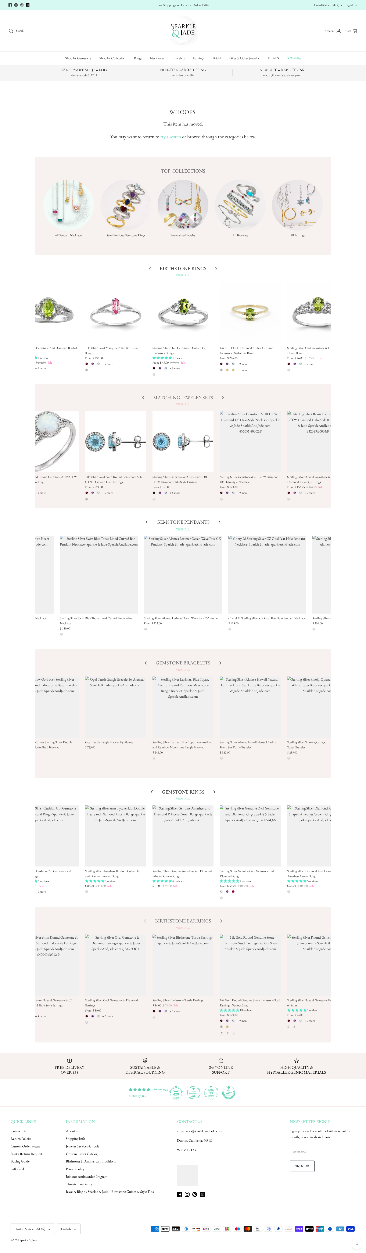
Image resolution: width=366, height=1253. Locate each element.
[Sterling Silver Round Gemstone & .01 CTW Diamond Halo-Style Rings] (317, 441)
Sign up (302, 1166)
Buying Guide (20, 1161)
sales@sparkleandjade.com (204, 1131)
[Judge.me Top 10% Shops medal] (229, 1093)
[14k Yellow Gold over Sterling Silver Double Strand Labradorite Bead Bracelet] (48, 707)
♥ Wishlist (294, 58)
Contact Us (18, 1131)
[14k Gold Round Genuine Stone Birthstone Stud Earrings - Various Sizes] (250, 965)
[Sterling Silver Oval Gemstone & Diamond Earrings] (115, 965)
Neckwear (157, 58)
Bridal (217, 58)
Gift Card (17, 1168)
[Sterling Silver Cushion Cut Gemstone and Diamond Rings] (48, 835)
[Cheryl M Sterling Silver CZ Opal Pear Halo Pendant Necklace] (267, 575)
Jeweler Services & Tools (82, 1146)
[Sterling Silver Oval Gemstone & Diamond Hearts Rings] (317, 312)
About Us (72, 1131)
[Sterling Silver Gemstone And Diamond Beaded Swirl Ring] (48, 312)
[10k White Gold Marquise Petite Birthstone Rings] (115, 312)
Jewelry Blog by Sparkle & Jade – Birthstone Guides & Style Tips (110, 1191)
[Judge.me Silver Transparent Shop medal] (193, 1093)
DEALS (273, 58)
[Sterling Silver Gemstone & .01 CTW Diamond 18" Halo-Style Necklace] (250, 441)
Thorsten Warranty (79, 1184)
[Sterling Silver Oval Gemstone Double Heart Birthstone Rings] (183, 312)
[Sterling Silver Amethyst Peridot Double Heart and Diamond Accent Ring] (115, 835)
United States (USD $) (326, 5)
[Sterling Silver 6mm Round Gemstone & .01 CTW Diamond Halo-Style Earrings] (183, 441)
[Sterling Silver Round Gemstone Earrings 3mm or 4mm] (317, 965)
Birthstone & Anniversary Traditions (91, 1161)
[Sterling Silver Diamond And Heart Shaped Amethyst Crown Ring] (317, 835)
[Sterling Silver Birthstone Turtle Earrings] (183, 965)
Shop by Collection (112, 58)
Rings (138, 58)
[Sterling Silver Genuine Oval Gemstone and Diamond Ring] (250, 835)
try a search (170, 136)
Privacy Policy (75, 1168)
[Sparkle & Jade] (183, 30)
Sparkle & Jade (28, 1240)
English (349, 5)
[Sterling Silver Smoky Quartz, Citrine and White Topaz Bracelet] (317, 707)
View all (183, 275)
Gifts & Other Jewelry (244, 58)
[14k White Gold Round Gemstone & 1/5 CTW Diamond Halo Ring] (48, 441)
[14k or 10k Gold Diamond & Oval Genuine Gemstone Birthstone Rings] (250, 312)
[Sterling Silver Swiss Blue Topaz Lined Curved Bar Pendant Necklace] (99, 575)
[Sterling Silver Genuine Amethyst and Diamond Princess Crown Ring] (183, 835)
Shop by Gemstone (78, 58)
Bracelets (178, 58)
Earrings (198, 58)
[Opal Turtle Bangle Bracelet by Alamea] (115, 707)
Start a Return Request (26, 1153)
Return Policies (21, 1138)
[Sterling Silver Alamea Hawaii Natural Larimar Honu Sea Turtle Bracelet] (250, 707)
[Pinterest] (22, 5)
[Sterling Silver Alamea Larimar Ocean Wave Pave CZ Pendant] (183, 575)
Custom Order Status (25, 1146)
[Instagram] (16, 5)
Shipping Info (75, 1138)
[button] (162, 358)
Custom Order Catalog (81, 1153)
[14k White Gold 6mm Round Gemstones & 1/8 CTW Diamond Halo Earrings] (115, 441)
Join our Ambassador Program (86, 1176)
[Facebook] (10, 5)
